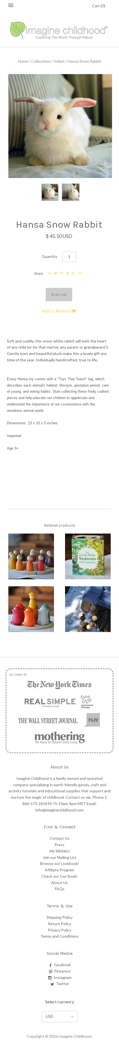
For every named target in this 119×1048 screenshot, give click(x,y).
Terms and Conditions (59, 936)
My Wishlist (60, 851)
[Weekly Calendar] (31, 609)
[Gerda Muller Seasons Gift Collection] (88, 556)
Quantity (49, 256)
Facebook (62, 964)
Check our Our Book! (59, 876)
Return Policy (59, 923)
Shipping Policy (59, 917)
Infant (59, 61)
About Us (59, 882)
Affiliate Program (59, 869)
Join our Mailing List (59, 857)
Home (23, 61)
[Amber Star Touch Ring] (88, 609)
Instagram (62, 977)
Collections (41, 61)
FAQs (59, 888)
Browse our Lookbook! (59, 863)
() (98, 5)
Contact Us (59, 838)
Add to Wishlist (57, 311)
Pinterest (62, 971)
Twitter (62, 983)
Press (59, 844)
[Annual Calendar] (31, 556)
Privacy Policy (59, 930)
